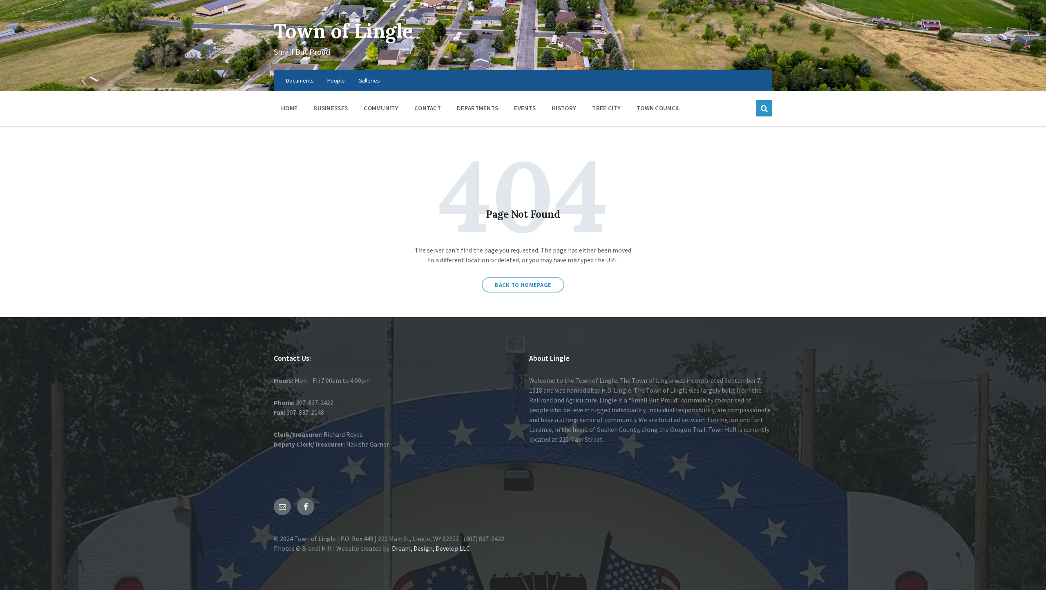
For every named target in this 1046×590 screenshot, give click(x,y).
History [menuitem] (564, 108)
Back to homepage (523, 284)
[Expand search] (764, 108)
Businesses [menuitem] (330, 108)
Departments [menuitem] (477, 108)
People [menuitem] (336, 80)
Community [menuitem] (381, 108)
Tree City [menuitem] (606, 108)
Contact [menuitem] (427, 108)
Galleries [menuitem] (369, 80)
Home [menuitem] (289, 108)
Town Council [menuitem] (659, 108)
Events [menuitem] (525, 108)
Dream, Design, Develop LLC (430, 548)
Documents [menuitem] (300, 80)
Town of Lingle (343, 30)
